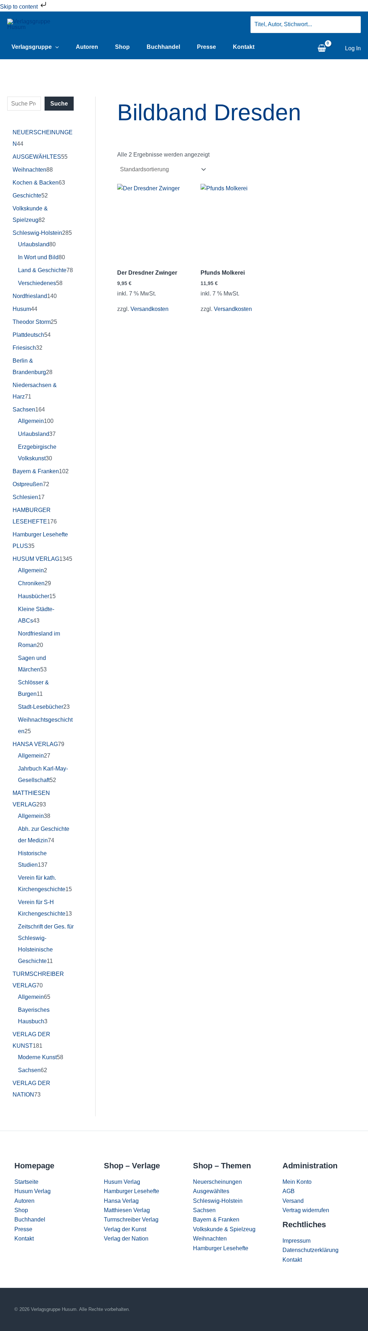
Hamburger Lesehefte (131, 1191)
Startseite (26, 1182)
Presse (206, 47)
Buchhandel (163, 47)
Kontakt (243, 47)
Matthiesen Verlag (127, 1210)
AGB (288, 1191)
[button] (55, 47)
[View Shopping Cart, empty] (321, 48)
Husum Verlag (32, 1191)
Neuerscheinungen (217, 1182)
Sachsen (204, 1210)
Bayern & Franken (216, 1219)
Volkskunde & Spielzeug (224, 1229)
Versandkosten (149, 309)
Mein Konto (297, 1182)
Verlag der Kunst (125, 1229)
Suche (59, 104)
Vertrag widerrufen (305, 1210)
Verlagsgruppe (32, 47)
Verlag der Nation (126, 1238)
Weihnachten (210, 1238)
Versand (293, 1201)
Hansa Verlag (121, 1201)
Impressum (296, 1241)
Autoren (87, 47)
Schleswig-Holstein (218, 1201)
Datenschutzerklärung (310, 1250)
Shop (122, 47)
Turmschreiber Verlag (131, 1219)
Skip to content (19, 7)
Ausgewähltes (211, 1191)
